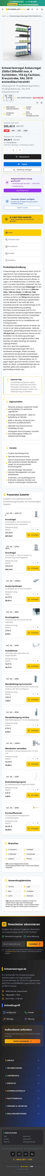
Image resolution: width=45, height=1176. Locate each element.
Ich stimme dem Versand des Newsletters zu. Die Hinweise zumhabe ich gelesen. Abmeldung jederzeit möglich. (24, 951)
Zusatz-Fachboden (13, 586)
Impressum (26, 1136)
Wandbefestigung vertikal (17, 717)
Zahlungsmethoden (29, 1142)
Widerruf (6, 1142)
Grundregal (10, 519)
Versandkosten (13, 246)
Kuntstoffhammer (13, 813)
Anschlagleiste (12, 617)
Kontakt (6, 1139)
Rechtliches (11, 260)
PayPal (24, 164)
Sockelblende (11, 650)
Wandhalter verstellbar (16, 748)
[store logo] (17, 9)
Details (10, 233)
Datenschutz (12, 951)
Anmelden (33, 944)
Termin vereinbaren (21, 1041)
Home (4, 16)
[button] (20, 64)
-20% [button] (6, 131)
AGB (5, 1136)
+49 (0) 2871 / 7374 (13, 995)
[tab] (22, 219)
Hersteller (11, 253)
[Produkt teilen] (41, 103)
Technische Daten (14, 239)
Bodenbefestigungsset (15, 782)
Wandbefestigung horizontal (18, 684)
